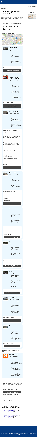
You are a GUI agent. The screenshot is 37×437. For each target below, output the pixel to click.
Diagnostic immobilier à (10, 415)
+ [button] (2, 35)
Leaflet (16, 44)
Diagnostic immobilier (9, 409)
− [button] (2, 36)
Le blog (34, 1)
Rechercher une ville (29, 1)
